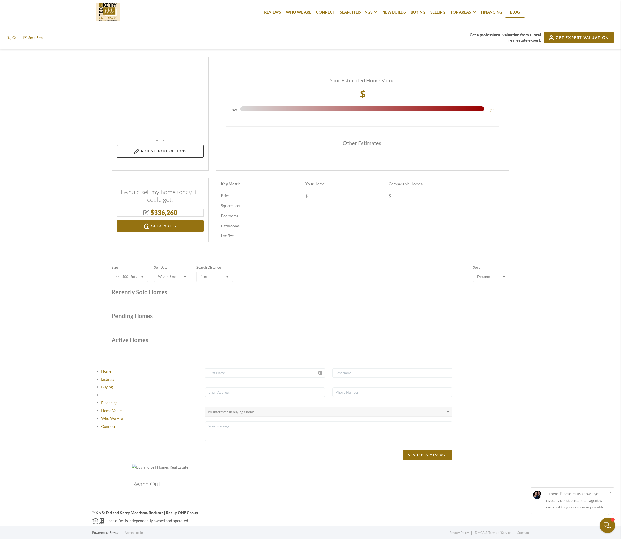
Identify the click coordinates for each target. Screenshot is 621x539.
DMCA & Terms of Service (493, 533)
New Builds (394, 12)
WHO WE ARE (298, 12)
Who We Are (112, 418)
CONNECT (325, 12)
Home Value (111, 411)
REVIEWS (272, 12)
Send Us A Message (428, 455)
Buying (107, 387)
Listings (107, 379)
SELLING (438, 12)
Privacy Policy (459, 533)
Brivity (114, 533)
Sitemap (523, 533)
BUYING (418, 12)
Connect (108, 426)
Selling (106, 395)
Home (106, 371)
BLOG (515, 12)
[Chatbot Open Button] (607, 525)
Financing (109, 403)
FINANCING (491, 12)
